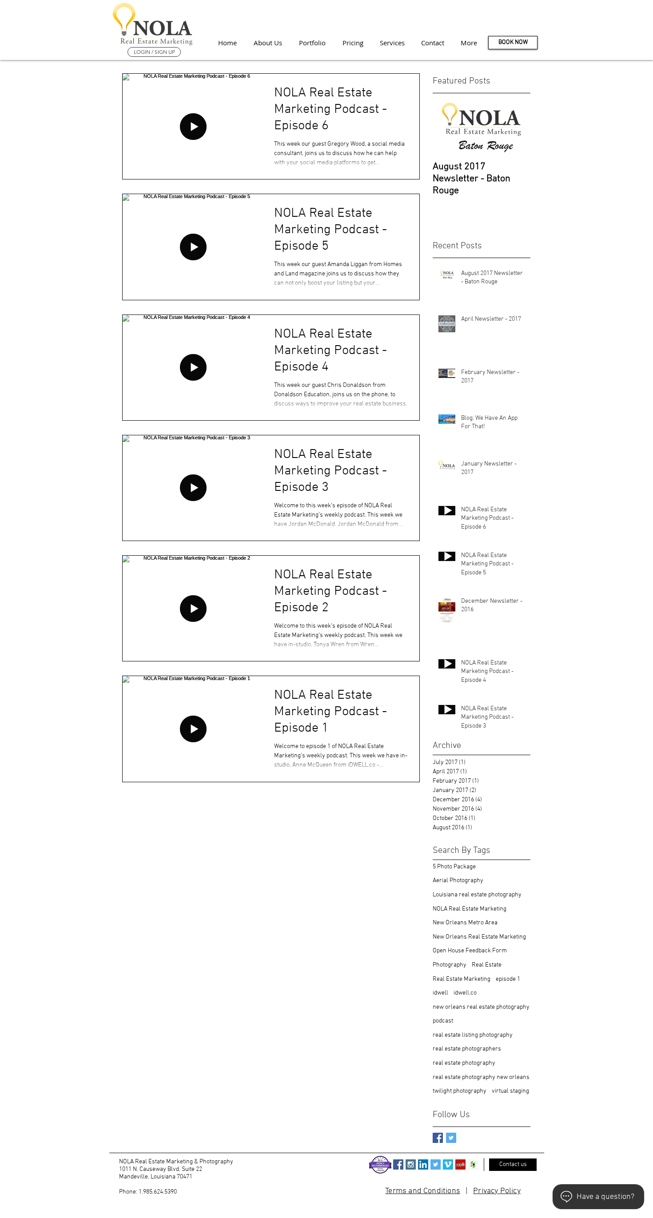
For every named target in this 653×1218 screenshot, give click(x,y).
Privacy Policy (497, 1191)
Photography (449, 965)
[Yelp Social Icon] (460, 1164)
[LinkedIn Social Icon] (423, 1164)
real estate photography (464, 1063)
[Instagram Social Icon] (411, 1164)
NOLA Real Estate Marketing (469, 909)
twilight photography (459, 1091)
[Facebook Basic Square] (438, 1138)
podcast (443, 1021)
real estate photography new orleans (481, 1077)
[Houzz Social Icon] (473, 1164)
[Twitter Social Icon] (435, 1164)
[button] (468, 42)
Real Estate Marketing (461, 979)
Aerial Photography (458, 880)
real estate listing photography (473, 1035)
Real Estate (487, 965)
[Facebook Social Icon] (398, 1164)
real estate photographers (467, 1049)
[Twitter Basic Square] (451, 1138)
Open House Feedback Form (470, 951)
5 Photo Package (454, 867)
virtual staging (510, 1091)
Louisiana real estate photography (477, 895)
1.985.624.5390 (158, 1192)
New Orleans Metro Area (465, 923)
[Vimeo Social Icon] (448, 1164)
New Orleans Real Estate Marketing (479, 937)
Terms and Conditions (422, 1191)
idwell (440, 993)
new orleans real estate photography (481, 1007)
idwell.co (465, 993)
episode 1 (508, 979)
